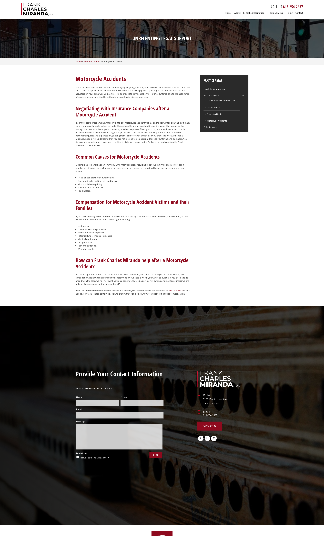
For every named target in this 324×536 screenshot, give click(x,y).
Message (80, 421)
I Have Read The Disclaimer (94, 457)
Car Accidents (213, 107)
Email (80, 409)
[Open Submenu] (243, 89)
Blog (290, 13)
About (237, 13)
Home (228, 13)
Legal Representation (253, 13)
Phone (123, 397)
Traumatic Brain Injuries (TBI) (221, 100)
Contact (299, 13)
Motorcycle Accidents (217, 120)
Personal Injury (211, 95)
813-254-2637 (293, 6)
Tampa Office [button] (209, 426)
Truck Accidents (214, 114)
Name (79, 397)
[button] (321, 517)
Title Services (276, 13)
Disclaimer (81, 453)
